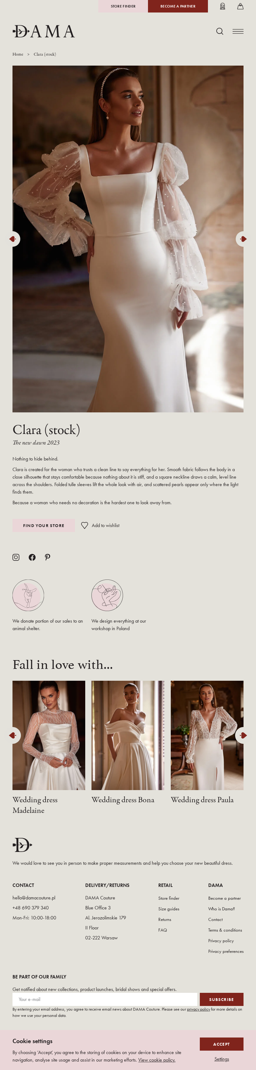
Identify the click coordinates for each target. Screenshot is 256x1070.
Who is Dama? (221, 909)
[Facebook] (32, 557)
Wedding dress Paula (202, 800)
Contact (215, 919)
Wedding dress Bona (122, 800)
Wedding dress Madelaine (34, 805)
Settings (221, 1059)
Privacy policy (221, 941)
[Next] (243, 238)
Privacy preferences (226, 951)
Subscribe (221, 999)
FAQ (162, 930)
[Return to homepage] (43, 31)
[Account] (222, 6)
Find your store (44, 525)
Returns (164, 919)
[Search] (219, 31)
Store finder (123, 6)
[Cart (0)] (240, 6)
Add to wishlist (105, 525)
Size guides (168, 909)
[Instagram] (15, 557)
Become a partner (177, 6)
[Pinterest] (47, 557)
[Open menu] (238, 31)
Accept (221, 1044)
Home (17, 54)
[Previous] (12, 238)
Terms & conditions (225, 930)
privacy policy (198, 1009)
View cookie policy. (156, 1060)
